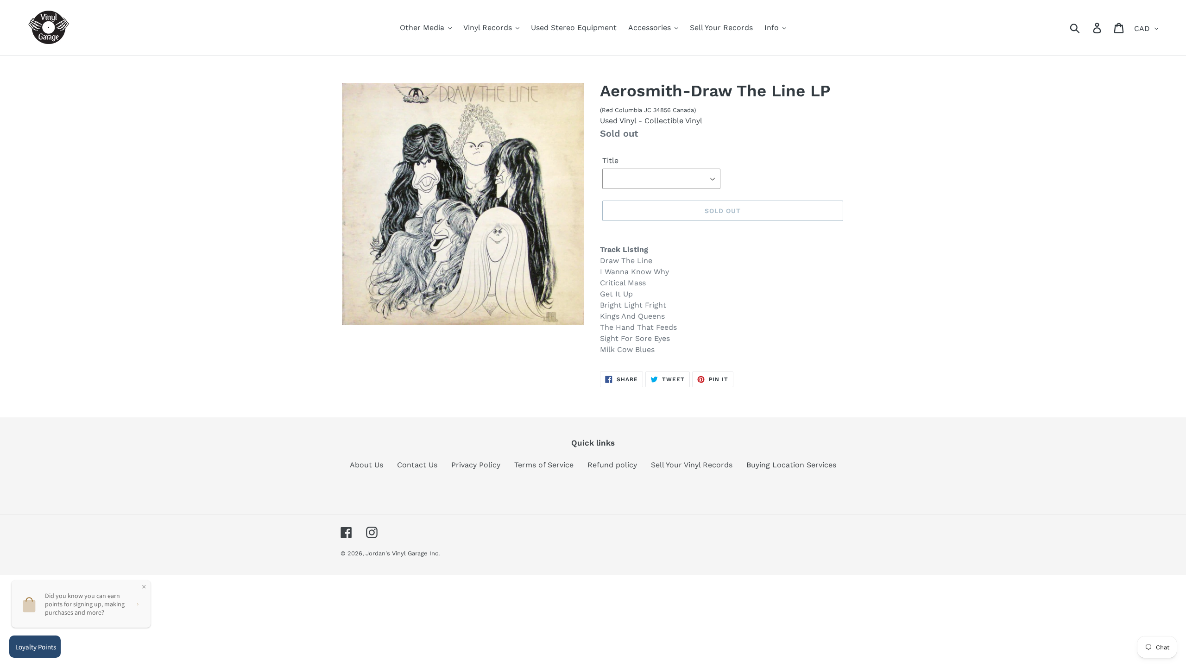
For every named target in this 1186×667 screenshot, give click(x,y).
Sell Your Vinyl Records (691, 464)
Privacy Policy (475, 464)
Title (610, 160)
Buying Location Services (791, 464)
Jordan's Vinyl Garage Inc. (403, 553)
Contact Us (417, 464)
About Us (366, 464)
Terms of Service (544, 464)
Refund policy (612, 464)
